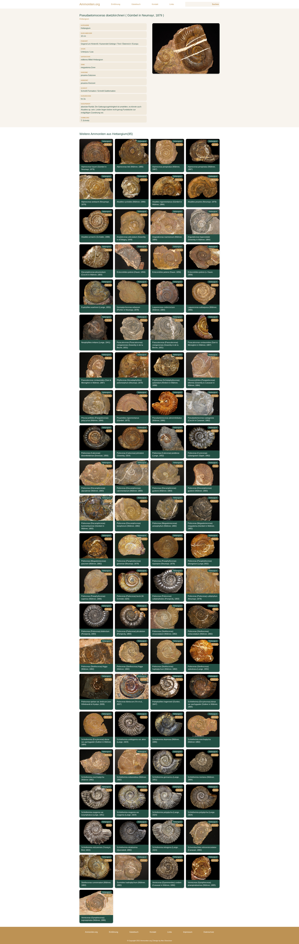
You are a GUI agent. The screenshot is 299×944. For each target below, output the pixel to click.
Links (171, 4)
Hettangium (84, 19)
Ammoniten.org (89, 4)
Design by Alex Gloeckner (162, 941)
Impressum (187, 932)
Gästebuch (136, 4)
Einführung (115, 4)
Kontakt (155, 4)
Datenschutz (209, 932)
